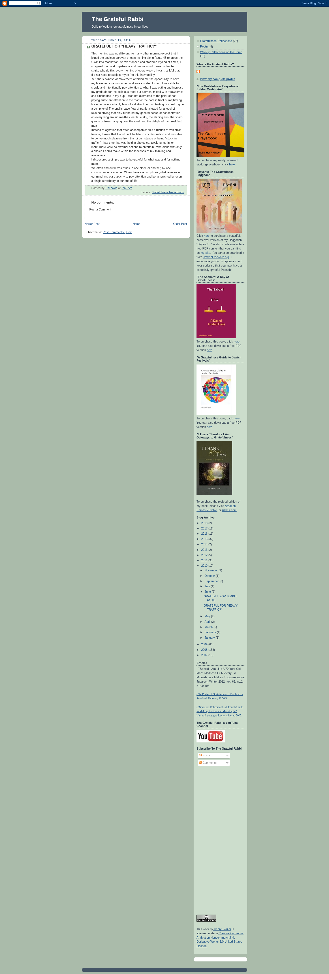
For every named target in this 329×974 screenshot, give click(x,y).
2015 (204, 539)
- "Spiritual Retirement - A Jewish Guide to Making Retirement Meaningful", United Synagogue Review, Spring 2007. (220, 711)
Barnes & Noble (207, 510)
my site (205, 252)
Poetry (204, 46)
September (212, 581)
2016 (204, 533)
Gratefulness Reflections (168, 192)
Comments (209, 762)
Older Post (180, 224)
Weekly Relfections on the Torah (221, 52)
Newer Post (92, 224)
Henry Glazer (222, 929)
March (209, 627)
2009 (204, 644)
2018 (204, 523)
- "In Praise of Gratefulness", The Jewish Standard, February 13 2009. (220, 696)
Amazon (230, 506)
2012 (204, 555)
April (208, 621)
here (232, 164)
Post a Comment (100, 209)
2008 (204, 649)
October (210, 575)
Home (136, 224)
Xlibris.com (229, 510)
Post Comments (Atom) (118, 232)
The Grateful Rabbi (117, 19)
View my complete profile (217, 79)
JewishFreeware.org (216, 257)
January (210, 637)
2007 (204, 655)
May (208, 616)
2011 (204, 560)
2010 (204, 565)
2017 (204, 528)
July (208, 586)
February (211, 632)
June (208, 591)
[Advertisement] (214, 838)
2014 (204, 544)
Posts (206, 755)
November (212, 570)
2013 (204, 549)
